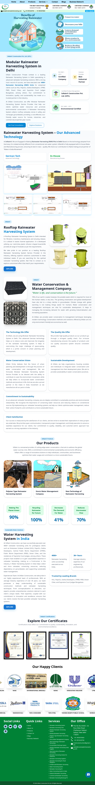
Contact (55, 2)
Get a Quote (90, 11)
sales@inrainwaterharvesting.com (12, 11)
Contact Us (30, 733)
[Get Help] (88, 775)
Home (13, 2)
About (22, 2)
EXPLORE (9, 269)
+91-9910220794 (29, 11)
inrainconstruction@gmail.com (82, 744)
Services (42, 2)
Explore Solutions (36, 125)
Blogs (64, 2)
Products (31, 2)
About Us (30, 728)
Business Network (77, 2)
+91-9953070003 (40, 11)
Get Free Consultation (15, 125)
